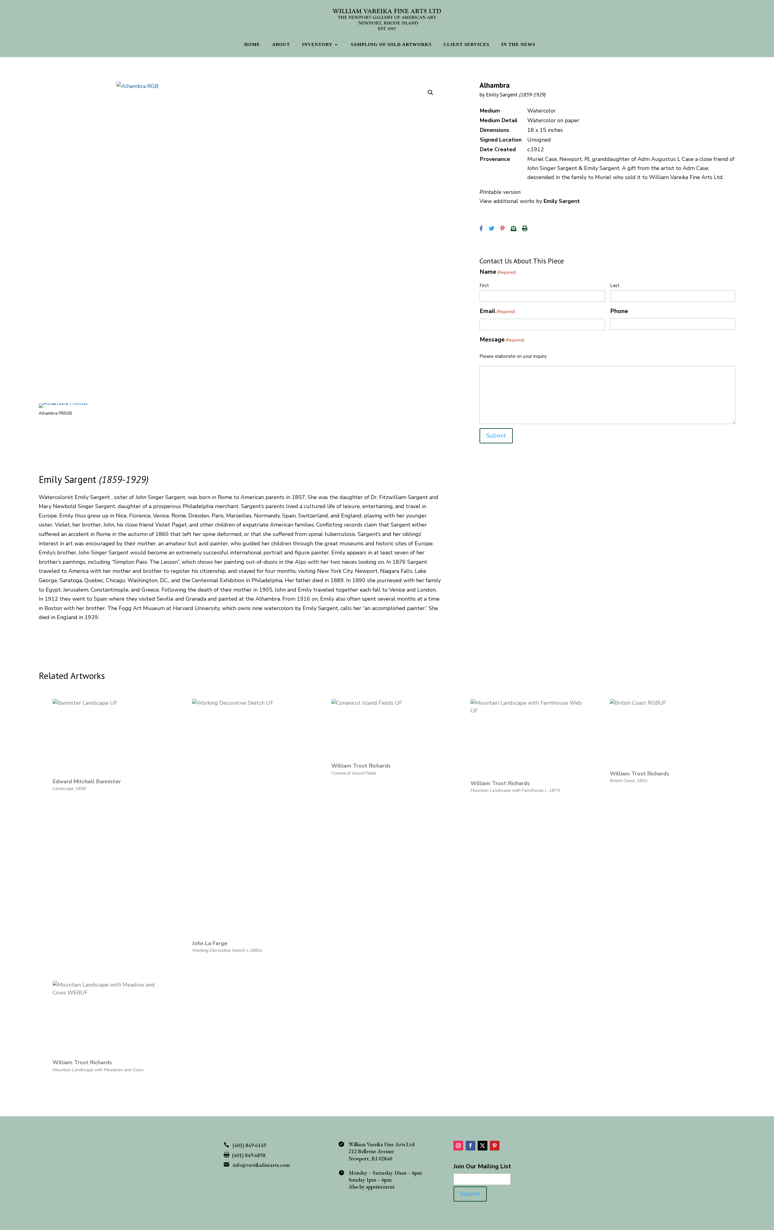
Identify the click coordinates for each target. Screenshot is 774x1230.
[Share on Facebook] (481, 228)
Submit (496, 436)
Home (252, 44)
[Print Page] (525, 228)
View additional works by (530, 201)
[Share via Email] (513, 228)
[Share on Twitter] (491, 228)
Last (615, 285)
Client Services (466, 44)
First (484, 285)
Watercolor (541, 110)
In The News (518, 44)
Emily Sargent (516, 94)
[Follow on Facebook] (470, 1145)
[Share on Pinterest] (502, 228)
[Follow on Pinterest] (494, 1145)
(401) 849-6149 (249, 1145)
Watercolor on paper (553, 120)
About (281, 44)
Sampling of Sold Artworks (391, 44)
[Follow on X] (482, 1145)
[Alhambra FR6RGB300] (63, 403)
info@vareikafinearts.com (261, 1164)
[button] (430, 92)
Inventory (317, 44)
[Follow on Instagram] (458, 1145)
